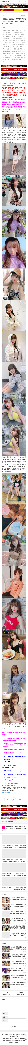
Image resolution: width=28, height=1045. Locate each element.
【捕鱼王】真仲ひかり (7, 887)
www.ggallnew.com (20, 774)
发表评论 (23, 15)
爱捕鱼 (17, 828)
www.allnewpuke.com (8, 767)
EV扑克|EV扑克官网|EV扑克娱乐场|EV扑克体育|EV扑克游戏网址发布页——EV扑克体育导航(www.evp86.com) (14, 95)
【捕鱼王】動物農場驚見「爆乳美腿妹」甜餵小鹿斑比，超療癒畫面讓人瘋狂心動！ (18, 949)
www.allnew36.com (20, 756)
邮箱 (5, 1017)
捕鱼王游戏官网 (6, 792)
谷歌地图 (16, 1036)
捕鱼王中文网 (5, 1)
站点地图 (23, 1034)
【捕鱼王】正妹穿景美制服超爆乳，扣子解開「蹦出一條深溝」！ (18, 977)
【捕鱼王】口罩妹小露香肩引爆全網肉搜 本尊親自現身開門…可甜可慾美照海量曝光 (18, 984)
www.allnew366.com (7, 762)
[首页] (26, 1034)
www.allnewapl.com (18, 771)
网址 (4, 1020)
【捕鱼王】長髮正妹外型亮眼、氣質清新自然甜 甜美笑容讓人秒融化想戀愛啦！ (18, 963)
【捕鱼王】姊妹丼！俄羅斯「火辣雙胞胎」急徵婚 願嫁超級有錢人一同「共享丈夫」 (18, 913)
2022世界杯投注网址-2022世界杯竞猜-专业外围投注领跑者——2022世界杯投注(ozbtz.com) (13, 109)
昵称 (5, 1013)
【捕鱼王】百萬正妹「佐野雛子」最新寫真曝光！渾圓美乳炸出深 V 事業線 (18, 899)
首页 (3, 4)
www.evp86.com (19, 753)
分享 (20, 799)
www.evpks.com (19, 749)
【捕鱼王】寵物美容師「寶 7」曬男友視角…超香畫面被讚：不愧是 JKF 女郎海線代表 (18, 920)
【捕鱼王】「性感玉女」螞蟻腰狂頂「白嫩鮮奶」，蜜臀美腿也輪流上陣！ (17, 928)
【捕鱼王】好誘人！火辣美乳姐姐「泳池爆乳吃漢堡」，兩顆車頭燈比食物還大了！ (18, 956)
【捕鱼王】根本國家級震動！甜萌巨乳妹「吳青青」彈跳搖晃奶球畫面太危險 (18, 906)
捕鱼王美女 (8, 4)
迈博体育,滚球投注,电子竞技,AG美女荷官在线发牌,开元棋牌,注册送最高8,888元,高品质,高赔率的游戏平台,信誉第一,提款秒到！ (14, 102)
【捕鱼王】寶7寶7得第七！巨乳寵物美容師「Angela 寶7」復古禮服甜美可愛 (17, 970)
